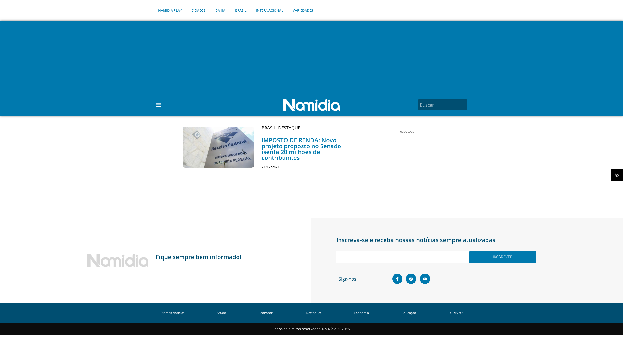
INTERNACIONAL (269, 10)
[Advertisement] (311, 57)
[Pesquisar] (464, 105)
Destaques (313, 313)
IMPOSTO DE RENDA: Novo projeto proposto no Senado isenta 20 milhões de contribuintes (301, 149)
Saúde (221, 313)
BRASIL (240, 10)
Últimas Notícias (172, 313)
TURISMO (456, 313)
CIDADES (199, 10)
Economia (266, 313)
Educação (409, 313)
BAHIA (220, 10)
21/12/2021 (271, 167)
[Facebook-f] (397, 279)
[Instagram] (411, 279)
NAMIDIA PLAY (170, 10)
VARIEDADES (303, 10)
